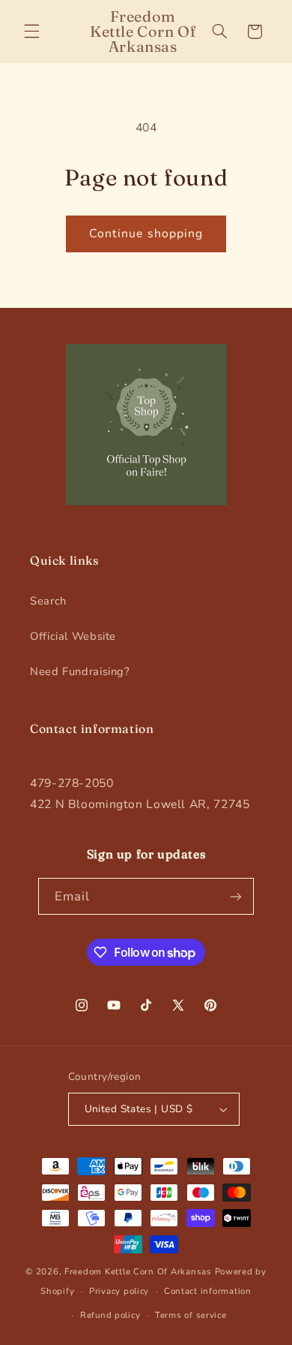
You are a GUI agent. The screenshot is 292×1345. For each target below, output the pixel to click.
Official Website (73, 636)
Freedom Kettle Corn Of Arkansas (138, 1271)
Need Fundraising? (80, 671)
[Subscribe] (236, 896)
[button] (31, 31)
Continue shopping (146, 233)
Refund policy (110, 1315)
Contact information (208, 1291)
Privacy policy (119, 1291)
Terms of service (191, 1315)
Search (48, 600)
